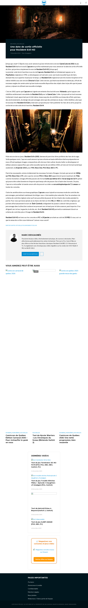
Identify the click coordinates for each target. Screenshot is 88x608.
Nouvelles (20, 44)
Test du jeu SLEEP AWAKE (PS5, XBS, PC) (41, 523)
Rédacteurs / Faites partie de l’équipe (40, 599)
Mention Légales (33, 592)
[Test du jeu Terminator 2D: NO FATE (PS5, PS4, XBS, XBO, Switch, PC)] (44, 460)
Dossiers (8, 432)
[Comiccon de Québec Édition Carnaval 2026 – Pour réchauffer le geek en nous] (17, 349)
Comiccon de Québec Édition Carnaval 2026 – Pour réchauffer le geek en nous (17, 439)
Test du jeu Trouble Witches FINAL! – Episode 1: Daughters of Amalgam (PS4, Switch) (43, 483)
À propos (31, 582)
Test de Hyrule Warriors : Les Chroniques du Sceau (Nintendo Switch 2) (44, 439)
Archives (13, 44)
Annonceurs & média (35, 585)
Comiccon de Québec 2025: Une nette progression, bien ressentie (69, 439)
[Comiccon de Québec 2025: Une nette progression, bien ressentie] (70, 349)
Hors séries (16, 432)
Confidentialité (33, 589)
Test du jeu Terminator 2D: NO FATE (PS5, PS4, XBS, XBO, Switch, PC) (43, 465)
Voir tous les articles (30, 254)
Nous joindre (32, 595)
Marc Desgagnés (26, 53)
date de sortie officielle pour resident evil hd (21, 225)
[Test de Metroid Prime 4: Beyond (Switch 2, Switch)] (44, 499)
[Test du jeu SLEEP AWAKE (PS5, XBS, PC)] (44, 519)
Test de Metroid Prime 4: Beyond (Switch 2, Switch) (42, 509)
